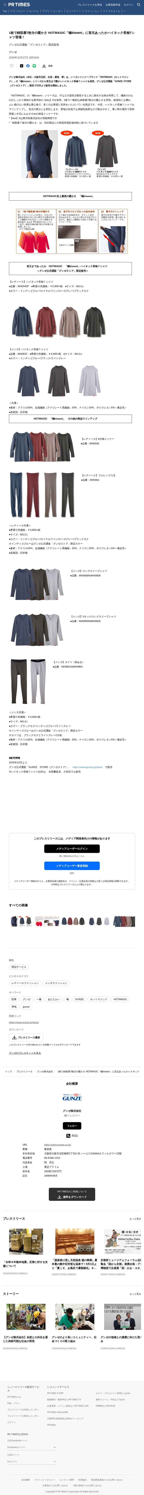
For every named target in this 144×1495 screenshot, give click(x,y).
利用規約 (82, 1479)
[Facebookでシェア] (28, 66)
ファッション (92, 11)
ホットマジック (98, 999)
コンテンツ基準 (66, 1479)
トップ (8, 1071)
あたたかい (54, 999)
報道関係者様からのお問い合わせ (107, 1479)
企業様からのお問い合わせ (55, 1485)
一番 (39, 999)
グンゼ (26, 999)
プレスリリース (24, 1071)
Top (5, 11)
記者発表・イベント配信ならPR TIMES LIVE (68, 1405)
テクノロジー (18, 11)
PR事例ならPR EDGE (105, 1405)
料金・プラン (13, 1403)
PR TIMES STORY (55, 1393)
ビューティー (73, 11)
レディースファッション (25, 983)
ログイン (129, 4)
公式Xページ (13, 1454)
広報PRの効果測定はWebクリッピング (65, 1418)
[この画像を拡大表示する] (21, 921)
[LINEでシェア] (34, 66)
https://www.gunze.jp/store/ (88, 767)
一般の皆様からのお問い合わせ (87, 1485)
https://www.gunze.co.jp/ (57, 1144)
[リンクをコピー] (50, 66)
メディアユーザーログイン (72, 848)
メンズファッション (56, 983)
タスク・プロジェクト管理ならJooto (113, 1393)
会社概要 (25, 1479)
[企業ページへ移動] (72, 1098)
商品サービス (19, 966)
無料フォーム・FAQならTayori (110, 1399)
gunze (26, 1006)
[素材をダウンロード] (44, 66)
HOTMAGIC (120, 999)
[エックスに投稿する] (21, 66)
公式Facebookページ (17, 1440)
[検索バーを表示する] (138, 4)
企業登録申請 (113, 4)
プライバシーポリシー (44, 1479)
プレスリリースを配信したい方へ (23, 1415)
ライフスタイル (111, 11)
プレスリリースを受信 (89, 4)
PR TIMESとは (14, 1396)
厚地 (14, 1006)
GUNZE (79, 999)
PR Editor (51, 1424)
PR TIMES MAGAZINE (57, 1412)
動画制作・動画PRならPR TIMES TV (64, 1399)
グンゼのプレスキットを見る (25, 1053)
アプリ (46, 11)
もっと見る (135, 1218)
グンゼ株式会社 (45, 1071)
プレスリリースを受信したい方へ (23, 1409)
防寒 (14, 999)
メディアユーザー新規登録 (72, 865)
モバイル (34, 11)
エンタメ (58, 11)
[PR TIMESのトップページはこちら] (19, 4)
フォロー (72, 1125)
